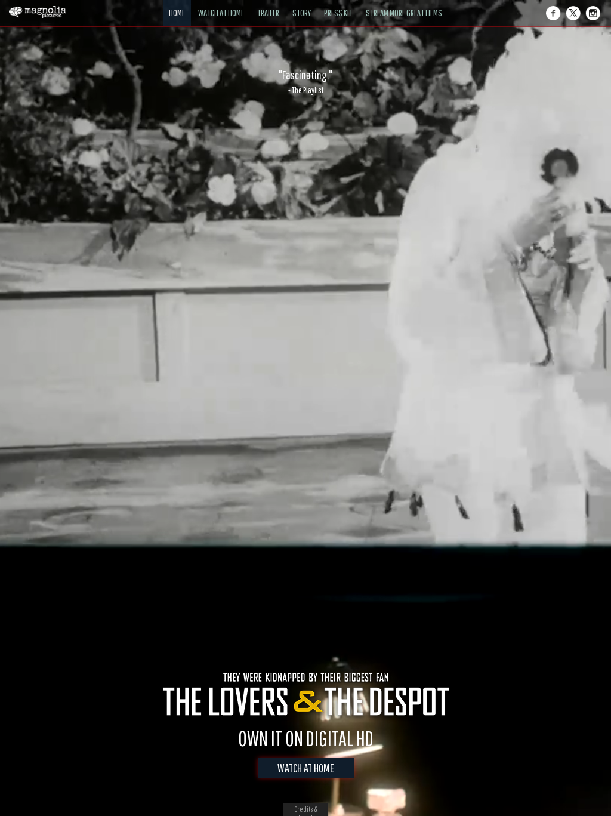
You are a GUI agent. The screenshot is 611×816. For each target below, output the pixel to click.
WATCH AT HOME (305, 768)
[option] (305, 82)
